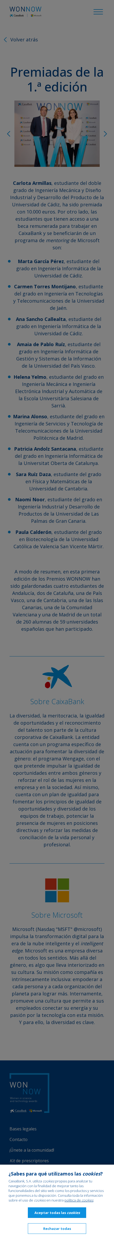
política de (78, 1200)
